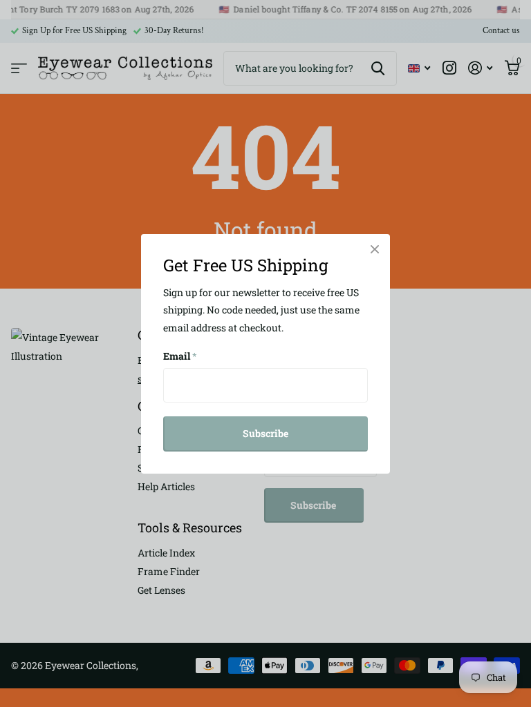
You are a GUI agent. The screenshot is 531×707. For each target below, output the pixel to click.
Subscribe (265, 433)
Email (180, 355)
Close (375, 249)
